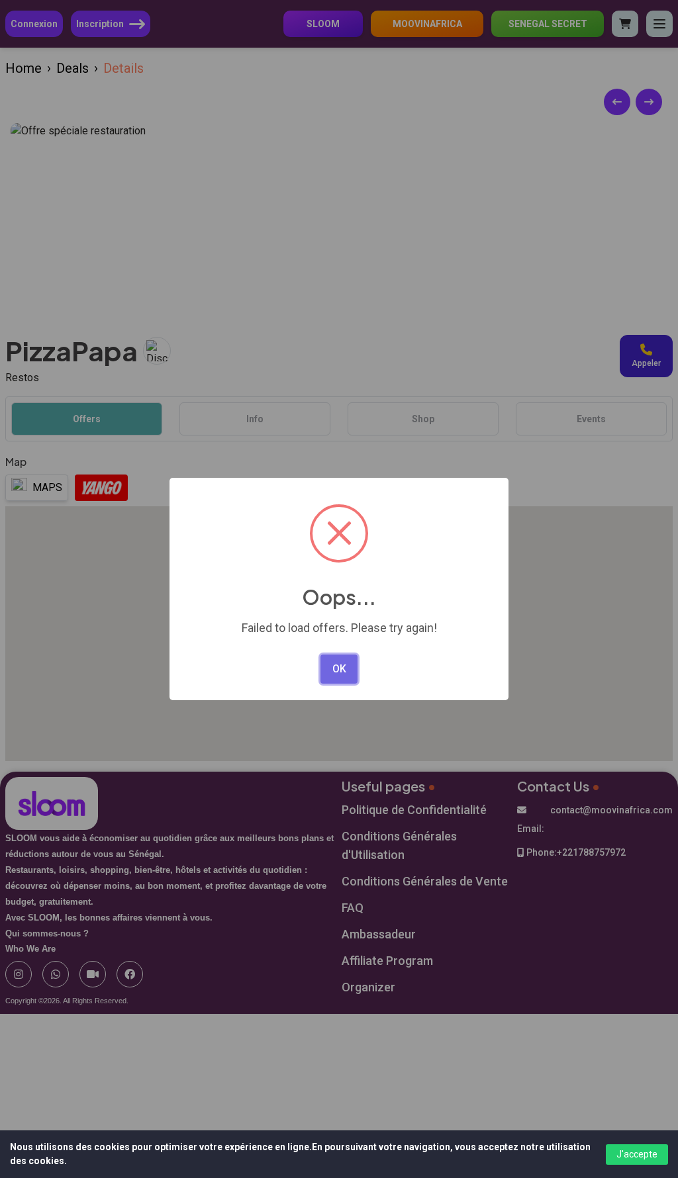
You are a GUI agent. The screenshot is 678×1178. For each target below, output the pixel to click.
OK (339, 668)
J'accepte (636, 1154)
